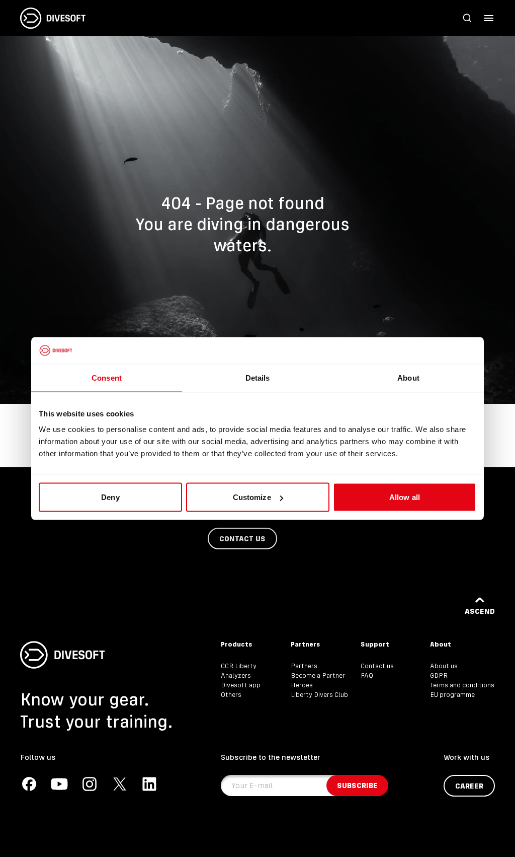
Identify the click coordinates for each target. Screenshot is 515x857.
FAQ (367, 675)
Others (231, 694)
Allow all (404, 497)
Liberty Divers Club (319, 694)
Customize (252, 497)
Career (469, 785)
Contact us (377, 666)
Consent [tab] (107, 377)
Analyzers (236, 675)
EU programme (452, 694)
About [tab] (408, 377)
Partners (304, 666)
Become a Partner (318, 675)
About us (444, 666)
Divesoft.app (241, 685)
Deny (110, 497)
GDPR (439, 675)
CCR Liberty (238, 666)
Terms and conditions (462, 685)
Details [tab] (257, 377)
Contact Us (242, 538)
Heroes (302, 685)
